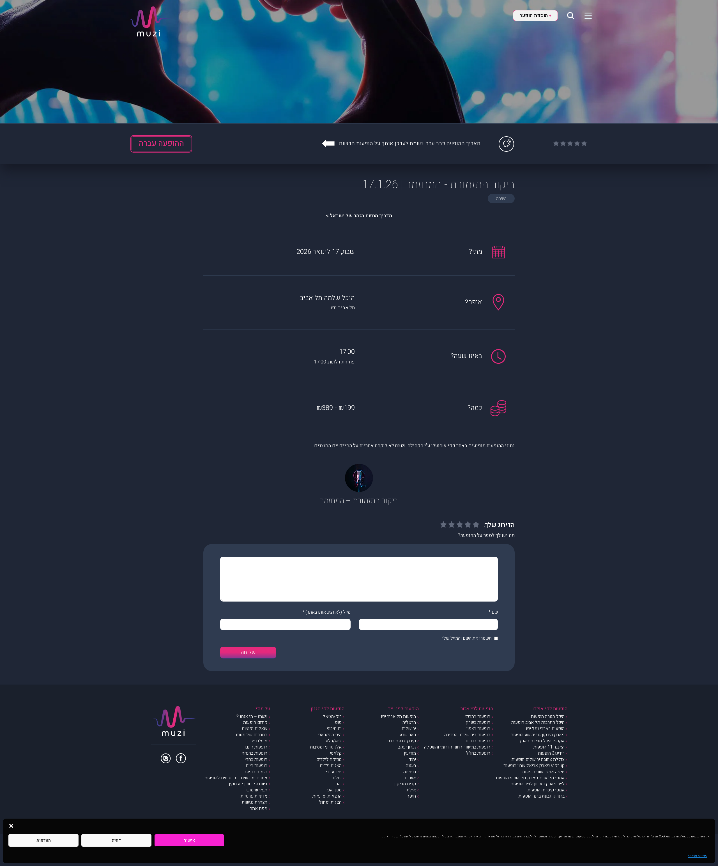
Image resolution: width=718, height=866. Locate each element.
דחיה (116, 840)
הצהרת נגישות (254, 802)
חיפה (411, 796)
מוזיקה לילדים (329, 759)
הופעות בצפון (478, 728)
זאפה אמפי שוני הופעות (543, 771)
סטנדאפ (334, 790)
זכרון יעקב (407, 747)
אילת (411, 790)
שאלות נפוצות (254, 728)
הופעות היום (256, 765)
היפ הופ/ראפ (330, 734)
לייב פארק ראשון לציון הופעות (537, 783)
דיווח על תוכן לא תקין (248, 783)
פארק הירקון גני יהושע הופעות (537, 734)
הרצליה (409, 722)
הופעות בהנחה (254, 753)
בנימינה (409, 771)
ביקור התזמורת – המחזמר (359, 500)
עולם (337, 778)
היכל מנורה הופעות (548, 716)
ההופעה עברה (161, 143)
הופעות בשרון (478, 722)
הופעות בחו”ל (478, 753)
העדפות (43, 840)
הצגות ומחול (330, 802)
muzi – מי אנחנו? (251, 716)
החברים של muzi (251, 734)
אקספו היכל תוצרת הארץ (542, 741)
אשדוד (410, 778)
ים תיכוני (334, 728)
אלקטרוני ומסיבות (326, 747)
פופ (338, 722)
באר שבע (407, 734)
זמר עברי (334, 771)
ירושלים (409, 728)
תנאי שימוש (256, 790)
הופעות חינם (256, 747)
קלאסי (336, 753)
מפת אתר (258, 808)
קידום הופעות (255, 722)
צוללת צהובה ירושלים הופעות (538, 759)
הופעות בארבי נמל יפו (545, 728)
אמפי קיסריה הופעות (546, 790)
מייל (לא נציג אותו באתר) (328, 612)
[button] (11, 825)
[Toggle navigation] (584, 15)
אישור (189, 840)
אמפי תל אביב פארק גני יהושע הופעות (530, 778)
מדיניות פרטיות (697, 856)
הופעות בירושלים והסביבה (467, 734)
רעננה (411, 765)
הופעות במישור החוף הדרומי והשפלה (457, 747)
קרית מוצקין (405, 783)
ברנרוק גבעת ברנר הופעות (542, 796)
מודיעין (410, 753)
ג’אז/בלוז (334, 741)
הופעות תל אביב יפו (398, 716)
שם (495, 612)
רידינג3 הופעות (551, 753)
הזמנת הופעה (255, 771)
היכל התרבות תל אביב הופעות (538, 722)
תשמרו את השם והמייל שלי (467, 638)
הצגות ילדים (331, 765)
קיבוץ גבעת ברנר (401, 741)
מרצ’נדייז (259, 741)
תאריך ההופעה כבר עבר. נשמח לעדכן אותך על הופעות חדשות (409, 143)
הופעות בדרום (478, 741)
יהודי (337, 783)
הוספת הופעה (535, 15)
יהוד (412, 759)
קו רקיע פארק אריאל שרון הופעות (534, 765)
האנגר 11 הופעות (549, 747)
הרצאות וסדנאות (327, 796)
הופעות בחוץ (256, 759)
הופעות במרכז (477, 716)
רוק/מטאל (332, 716)
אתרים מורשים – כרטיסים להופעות (235, 778)
